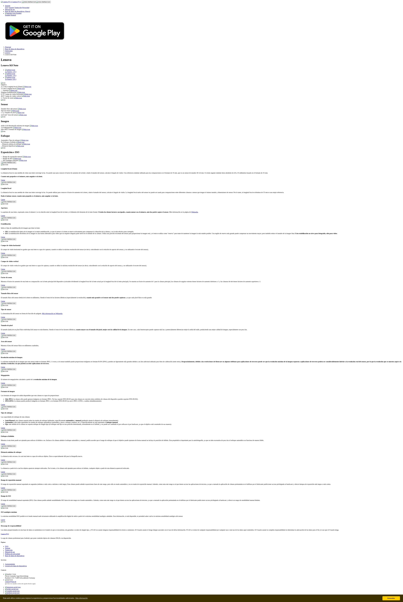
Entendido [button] (391, 598)
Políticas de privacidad (12, 554)
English (7, 15)
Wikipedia (194, 212)
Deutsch (13, 15)
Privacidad (25, 8)
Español (18, 13)
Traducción (18, 8)
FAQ (6, 8)
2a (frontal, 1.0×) (10, 75)
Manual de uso (10, 9)
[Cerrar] (8, 162)
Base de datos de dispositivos (17, 11)
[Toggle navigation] (36, 2)
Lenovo (7, 53)
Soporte (7, 6)
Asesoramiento (10, 564)
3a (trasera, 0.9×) (10, 79)
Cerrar (3, 180)
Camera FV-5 (16, 2)
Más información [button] (81, 598)
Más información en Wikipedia (52, 313)
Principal (8, 47)
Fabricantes (9, 51)
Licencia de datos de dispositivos (16, 566)
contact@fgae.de (10, 582)
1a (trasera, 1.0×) (10, 72)
